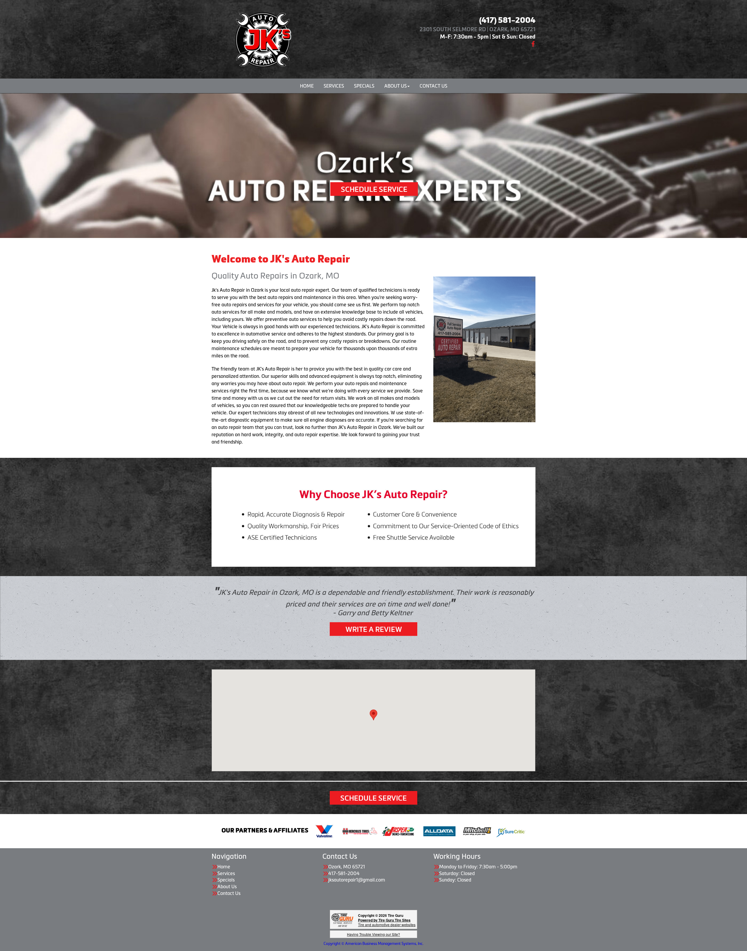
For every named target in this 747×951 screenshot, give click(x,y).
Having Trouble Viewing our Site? (373, 934)
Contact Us (433, 85)
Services (334, 85)
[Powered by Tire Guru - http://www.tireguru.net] (342, 919)
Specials (364, 85)
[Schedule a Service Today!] (374, 188)
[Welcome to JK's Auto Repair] (262, 38)
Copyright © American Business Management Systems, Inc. (373, 943)
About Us (395, 85)
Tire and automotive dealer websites (387, 922)
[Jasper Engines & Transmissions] (398, 830)
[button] (373, 715)
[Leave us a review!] (373, 628)
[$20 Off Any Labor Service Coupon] (484, 349)
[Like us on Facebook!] (533, 43)
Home (307, 85)
